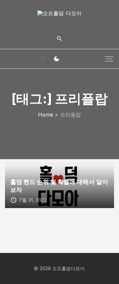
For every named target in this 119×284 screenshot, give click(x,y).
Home (45, 114)
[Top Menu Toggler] (109, 59)
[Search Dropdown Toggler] (59, 39)
